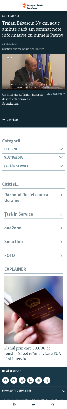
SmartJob (13, 242)
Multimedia (10, 16)
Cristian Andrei (11, 49)
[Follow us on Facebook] (5, 380)
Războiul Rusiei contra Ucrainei (26, 198)
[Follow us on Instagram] (22, 380)
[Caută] (53, 404)
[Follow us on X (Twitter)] (46, 380)
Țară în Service (18, 214)
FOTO (9, 255)
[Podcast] (14, 404)
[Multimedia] (33, 404)
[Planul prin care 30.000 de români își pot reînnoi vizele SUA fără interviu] (33, 310)
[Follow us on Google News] (38, 380)
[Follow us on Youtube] (13, 380)
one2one (12, 228)
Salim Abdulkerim (33, 49)
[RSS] (30, 380)
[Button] (10, 120)
